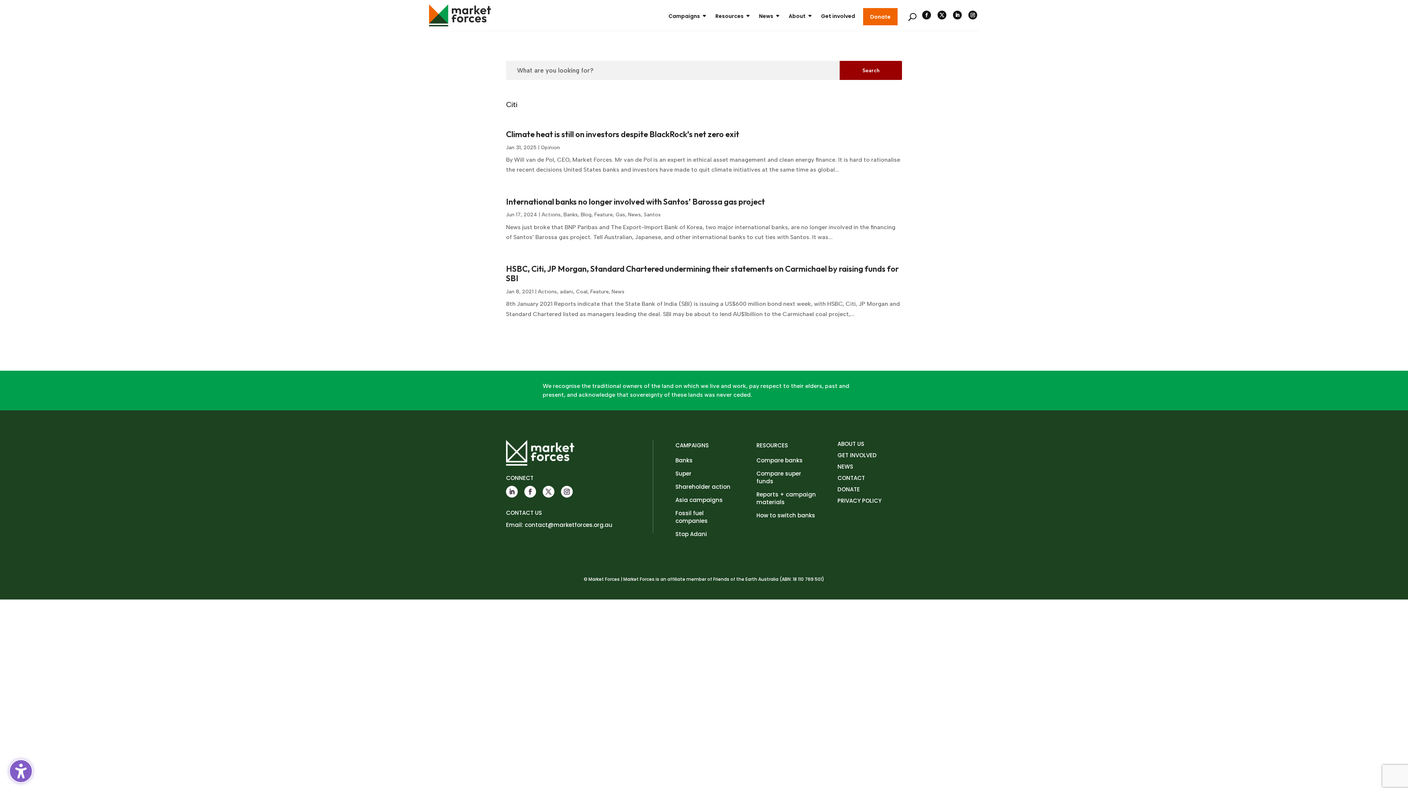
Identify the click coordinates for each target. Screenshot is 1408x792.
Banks (571, 215)
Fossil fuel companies (691, 517)
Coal (581, 292)
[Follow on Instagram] (972, 15)
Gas (620, 215)
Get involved (838, 16)
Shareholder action (702, 487)
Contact (851, 478)
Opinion (550, 147)
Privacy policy (859, 501)
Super (683, 473)
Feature (603, 215)
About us (850, 444)
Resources (729, 16)
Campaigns (684, 16)
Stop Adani (691, 534)
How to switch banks (785, 515)
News (766, 16)
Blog (586, 215)
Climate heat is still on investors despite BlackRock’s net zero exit (622, 134)
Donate (880, 17)
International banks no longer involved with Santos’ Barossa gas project (635, 202)
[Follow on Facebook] (926, 15)
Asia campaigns (699, 500)
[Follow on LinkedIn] (957, 15)
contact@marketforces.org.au (568, 525)
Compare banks (779, 460)
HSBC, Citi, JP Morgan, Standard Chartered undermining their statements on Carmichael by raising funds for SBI (702, 273)
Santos (652, 215)
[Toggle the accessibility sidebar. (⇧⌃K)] (21, 771)
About (797, 16)
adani (566, 292)
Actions (551, 215)
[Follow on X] (942, 15)
